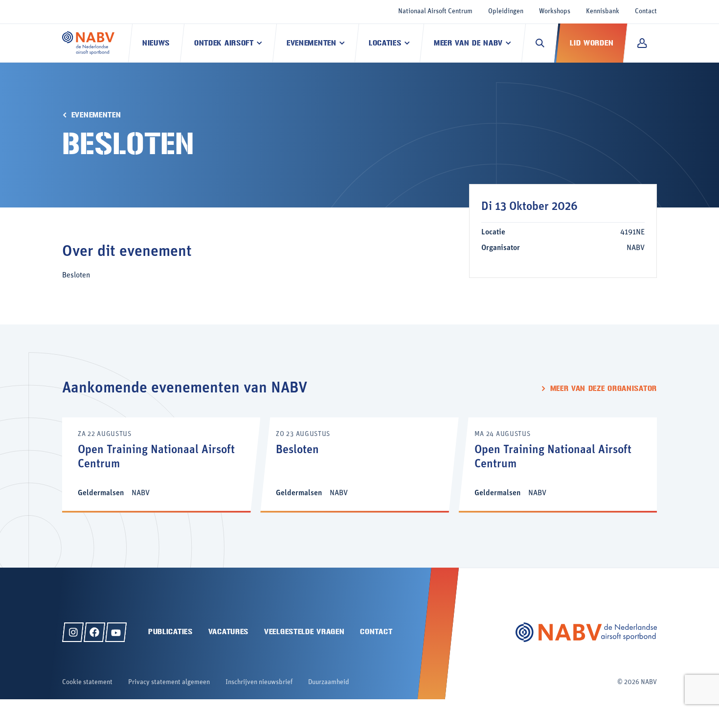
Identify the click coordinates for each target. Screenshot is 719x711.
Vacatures (228, 631)
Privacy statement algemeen (169, 682)
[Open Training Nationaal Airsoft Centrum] (161, 464)
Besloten (297, 450)
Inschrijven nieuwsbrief (258, 682)
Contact (646, 11)
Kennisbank (602, 11)
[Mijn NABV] (642, 43)
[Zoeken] (540, 43)
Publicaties (170, 631)
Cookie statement (87, 682)
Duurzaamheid (328, 682)
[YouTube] (116, 632)
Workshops (554, 11)
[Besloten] (359, 464)
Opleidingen (505, 11)
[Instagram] (73, 632)
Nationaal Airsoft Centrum (435, 11)
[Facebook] (94, 632)
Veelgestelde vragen (304, 631)
